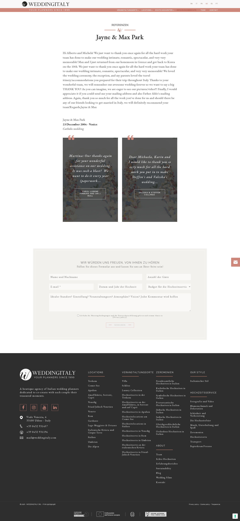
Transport (196, 441)
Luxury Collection (132, 390)
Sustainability (163, 468)
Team (203, 10)
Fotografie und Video (202, 401)
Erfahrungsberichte (186, 10)
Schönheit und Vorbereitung (198, 414)
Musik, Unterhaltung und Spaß (204, 426)
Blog (158, 473)
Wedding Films (164, 477)
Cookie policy (205, 504)
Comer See (94, 385)
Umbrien (93, 442)
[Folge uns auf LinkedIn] (55, 407)
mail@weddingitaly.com (41, 437)
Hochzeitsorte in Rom (134, 435)
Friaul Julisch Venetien (100, 407)
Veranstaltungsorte (127, 10)
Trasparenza (215, 504)
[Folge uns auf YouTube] (44, 407)
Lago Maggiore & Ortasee (102, 425)
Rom (90, 416)
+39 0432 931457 (37, 426)
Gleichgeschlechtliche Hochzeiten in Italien (168, 425)
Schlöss (126, 385)
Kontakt (214, 10)
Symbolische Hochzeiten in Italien (171, 396)
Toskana (92, 381)
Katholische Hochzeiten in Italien (170, 389)
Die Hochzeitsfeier (200, 420)
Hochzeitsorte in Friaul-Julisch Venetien (135, 453)
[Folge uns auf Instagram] (33, 407)
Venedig (92, 402)
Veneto (92, 411)
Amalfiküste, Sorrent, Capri (100, 396)
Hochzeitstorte (198, 437)
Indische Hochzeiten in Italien (168, 418)
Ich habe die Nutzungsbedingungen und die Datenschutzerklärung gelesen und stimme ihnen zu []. (121, 316)
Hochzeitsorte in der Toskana (133, 396)
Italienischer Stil (199, 381)
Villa (124, 381)
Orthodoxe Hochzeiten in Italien (170, 432)
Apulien (92, 390)
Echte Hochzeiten (163, 10)
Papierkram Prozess (201, 446)
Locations (146, 10)
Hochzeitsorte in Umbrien (136, 440)
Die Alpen (93, 446)
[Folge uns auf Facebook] (23, 407)
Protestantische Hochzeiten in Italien (167, 404)
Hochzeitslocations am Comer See (134, 418)
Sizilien (92, 437)
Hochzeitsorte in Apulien (136, 412)
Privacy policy (120, 317)
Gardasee (93, 421)
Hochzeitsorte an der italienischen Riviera (134, 446)
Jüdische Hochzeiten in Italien (168, 411)
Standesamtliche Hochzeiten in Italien (167, 382)
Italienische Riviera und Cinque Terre (101, 431)
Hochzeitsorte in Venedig (136, 431)
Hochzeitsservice (203, 392)
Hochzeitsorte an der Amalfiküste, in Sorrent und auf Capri (135, 405)
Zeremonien (196, 432)
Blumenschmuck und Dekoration (201, 407)
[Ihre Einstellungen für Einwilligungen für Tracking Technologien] (235, 516)
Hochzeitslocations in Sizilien (134, 425)
